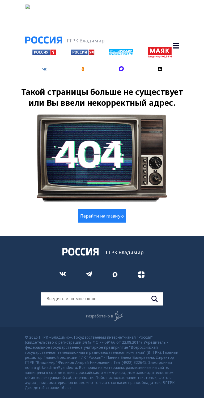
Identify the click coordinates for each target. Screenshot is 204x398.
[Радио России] (121, 53)
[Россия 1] (44, 53)
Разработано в (99, 316)
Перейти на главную (102, 216)
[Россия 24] (83, 53)
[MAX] (121, 69)
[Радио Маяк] (160, 56)
